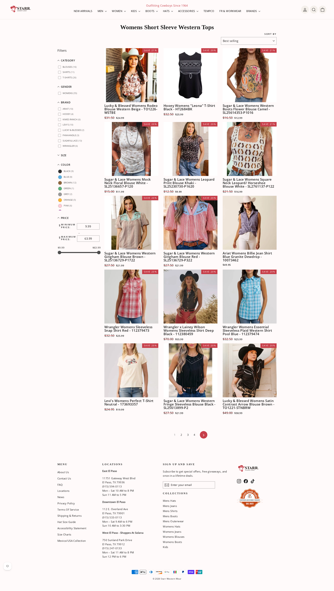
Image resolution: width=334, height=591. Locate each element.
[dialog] (322, 10)
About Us (63, 472)
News (60, 497)
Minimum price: (68, 226)
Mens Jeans (170, 506)
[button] (79, 60)
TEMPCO (209, 11)
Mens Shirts (170, 511)
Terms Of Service (68, 509)
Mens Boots (170, 516)
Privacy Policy (66, 503)
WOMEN (117, 11)
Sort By (270, 34)
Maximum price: (68, 238)
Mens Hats (169, 500)
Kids (165, 547)
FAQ (60, 484)
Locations (63, 490)
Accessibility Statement (71, 528)
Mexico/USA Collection (71, 540)
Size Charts (64, 534)
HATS (166, 11)
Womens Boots (172, 542)
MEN (101, 11)
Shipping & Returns (69, 515)
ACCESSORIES (187, 11)
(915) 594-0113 (112, 486)
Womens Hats (171, 526)
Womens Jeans (172, 531)
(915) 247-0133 (112, 548)
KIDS (134, 11)
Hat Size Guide (66, 522)
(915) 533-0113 (112, 517)
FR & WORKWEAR (230, 11)
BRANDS (252, 11)
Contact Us (64, 478)
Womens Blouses (174, 536)
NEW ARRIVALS (83, 11)
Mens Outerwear (173, 521)
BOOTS (150, 11)
